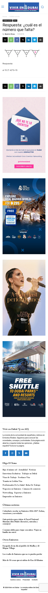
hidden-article (14, 16)
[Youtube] (26, 453)
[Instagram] (12, 453)
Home (5, 16)
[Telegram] (34, 39)
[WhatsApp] (11, 39)
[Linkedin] (28, 39)
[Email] (5, 39)
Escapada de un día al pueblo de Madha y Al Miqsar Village (21, 546)
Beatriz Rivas (10, 34)
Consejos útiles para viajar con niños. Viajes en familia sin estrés (22, 530)
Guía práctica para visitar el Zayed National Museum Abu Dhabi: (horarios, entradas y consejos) (21, 521)
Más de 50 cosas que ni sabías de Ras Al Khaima (23, 560)
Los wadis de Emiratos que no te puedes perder (22, 554)
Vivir (15, 20)
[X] (22, 39)
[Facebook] (16, 39)
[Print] (40, 39)
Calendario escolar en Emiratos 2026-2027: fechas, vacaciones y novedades (24, 512)
